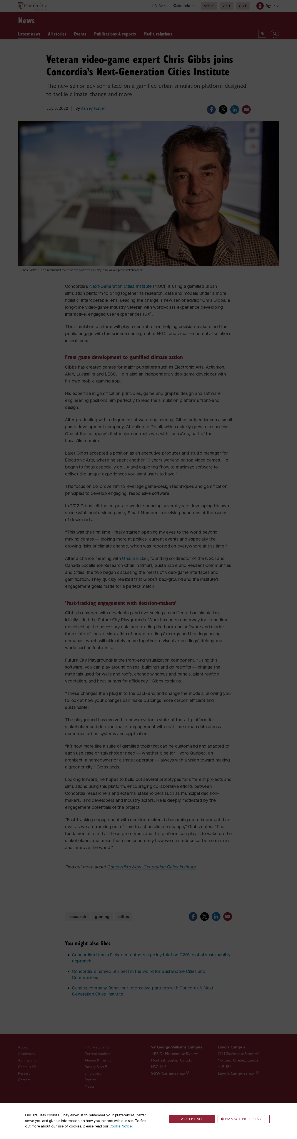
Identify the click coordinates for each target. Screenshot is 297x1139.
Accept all (192, 1119)
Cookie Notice (121, 1126)
